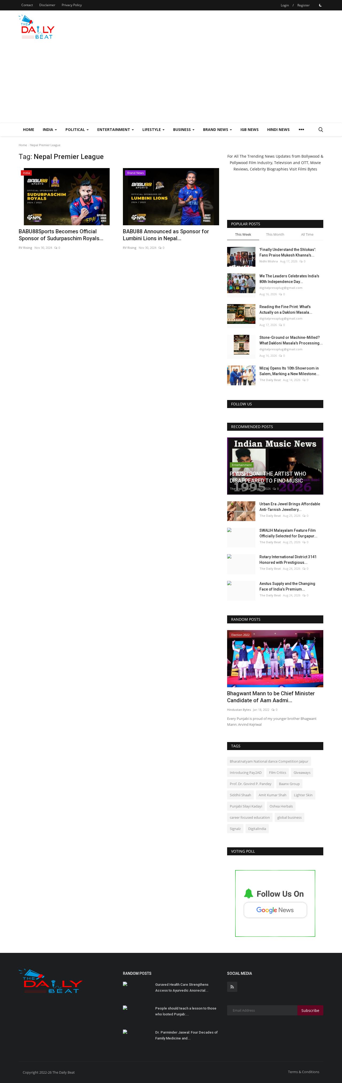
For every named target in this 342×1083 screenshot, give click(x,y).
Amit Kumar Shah (272, 795)
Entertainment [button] (114, 129)
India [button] (48, 129)
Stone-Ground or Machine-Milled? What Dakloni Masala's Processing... (291, 340)
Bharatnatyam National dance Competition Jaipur (269, 761)
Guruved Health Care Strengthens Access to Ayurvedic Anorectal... (181, 987)
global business (289, 817)
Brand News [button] (216, 129)
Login (285, 5)
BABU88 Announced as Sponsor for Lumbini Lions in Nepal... (166, 235)
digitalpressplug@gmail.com (280, 288)
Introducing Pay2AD (246, 772)
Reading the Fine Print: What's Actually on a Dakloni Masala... (285, 310)
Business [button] (182, 129)
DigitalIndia (257, 828)
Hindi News (278, 129)
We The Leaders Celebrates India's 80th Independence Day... (289, 279)
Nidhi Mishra (268, 261)
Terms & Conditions (303, 1071)
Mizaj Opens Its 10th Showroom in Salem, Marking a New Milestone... (289, 371)
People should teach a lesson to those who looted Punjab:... (185, 1011)
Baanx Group (289, 783)
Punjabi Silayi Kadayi (246, 806)
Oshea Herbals (281, 806)
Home (28, 129)
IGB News (249, 129)
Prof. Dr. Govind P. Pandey (250, 783)
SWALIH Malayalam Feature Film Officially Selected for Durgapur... (288, 533)
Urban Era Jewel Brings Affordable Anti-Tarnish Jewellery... (289, 507)
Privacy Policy (72, 5)
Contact (27, 5)
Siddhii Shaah (240, 795)
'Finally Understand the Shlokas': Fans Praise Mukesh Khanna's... (287, 252)
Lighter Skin (303, 795)
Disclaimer (47, 5)
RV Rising (25, 248)
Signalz (235, 828)
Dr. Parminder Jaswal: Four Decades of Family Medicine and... (186, 1035)
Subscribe (310, 1010)
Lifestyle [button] (152, 129)
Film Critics (277, 772)
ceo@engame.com (241, 710)
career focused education (250, 817)
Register (303, 5)
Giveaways (302, 772)
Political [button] (75, 129)
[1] (320, 5)
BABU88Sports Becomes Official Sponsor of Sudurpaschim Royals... (61, 235)
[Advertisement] (171, 82)
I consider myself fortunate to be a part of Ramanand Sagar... (274, 697)
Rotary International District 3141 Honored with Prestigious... (288, 560)
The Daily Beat (270, 380)
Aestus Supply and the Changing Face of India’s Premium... (287, 586)
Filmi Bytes (307, 169)
